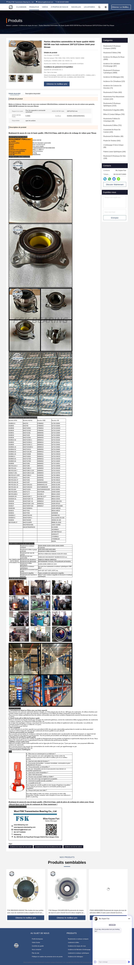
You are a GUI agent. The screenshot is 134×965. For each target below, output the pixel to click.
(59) (113, 146)
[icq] (118, 179)
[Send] (129, 962)
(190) (114, 151)
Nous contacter (36, 949)
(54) (113, 77)
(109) (114, 157)
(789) (112, 53)
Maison (8, 25)
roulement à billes (73, 942)
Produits (33, 7)
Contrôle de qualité (38, 946)
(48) (111, 120)
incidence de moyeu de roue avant (20, 846)
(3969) (111, 72)
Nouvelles (76, 7)
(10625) (111, 47)
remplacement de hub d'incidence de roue (48, 846)
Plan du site (35, 953)
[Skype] (105, 179)
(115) (114, 81)
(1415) (111, 105)
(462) (112, 92)
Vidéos (45, 7)
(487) (111, 65)
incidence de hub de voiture (73, 846)
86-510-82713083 (63, 2)
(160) (111, 131)
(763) (113, 114)
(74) (112, 87)
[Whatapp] (110, 179)
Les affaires (89, 7)
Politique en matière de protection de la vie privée (47, 956)
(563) (111, 140)
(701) (112, 125)
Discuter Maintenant (115, 184)
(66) (113, 136)
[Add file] (95, 962)
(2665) (113, 58)
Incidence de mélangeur (75, 956)
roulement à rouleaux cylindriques (78, 953)
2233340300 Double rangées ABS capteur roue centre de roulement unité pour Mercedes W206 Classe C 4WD (106, 912)
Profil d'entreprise (37, 939)
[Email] (114, 179)
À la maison (21, 7)
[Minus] (129, 918)
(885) (113, 110)
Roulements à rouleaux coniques (78, 939)
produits (14, 25)
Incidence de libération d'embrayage (79, 949)
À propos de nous (59, 7)
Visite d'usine (36, 942)
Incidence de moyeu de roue (28, 25)
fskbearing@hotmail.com (45, 2)
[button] (9, 892)
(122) (113, 98)
